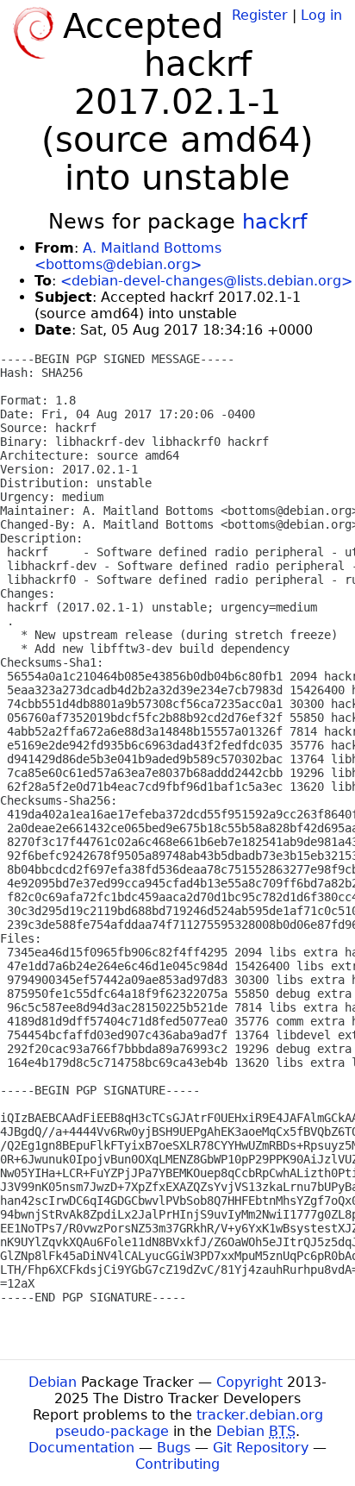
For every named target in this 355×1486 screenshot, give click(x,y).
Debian (52, 1382)
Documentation (81, 1447)
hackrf (274, 222)
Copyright (249, 1382)
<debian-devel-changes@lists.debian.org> (206, 281)
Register (260, 15)
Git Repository (260, 1447)
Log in (321, 15)
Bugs (173, 1447)
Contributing (177, 1464)
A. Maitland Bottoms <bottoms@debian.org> (127, 256)
